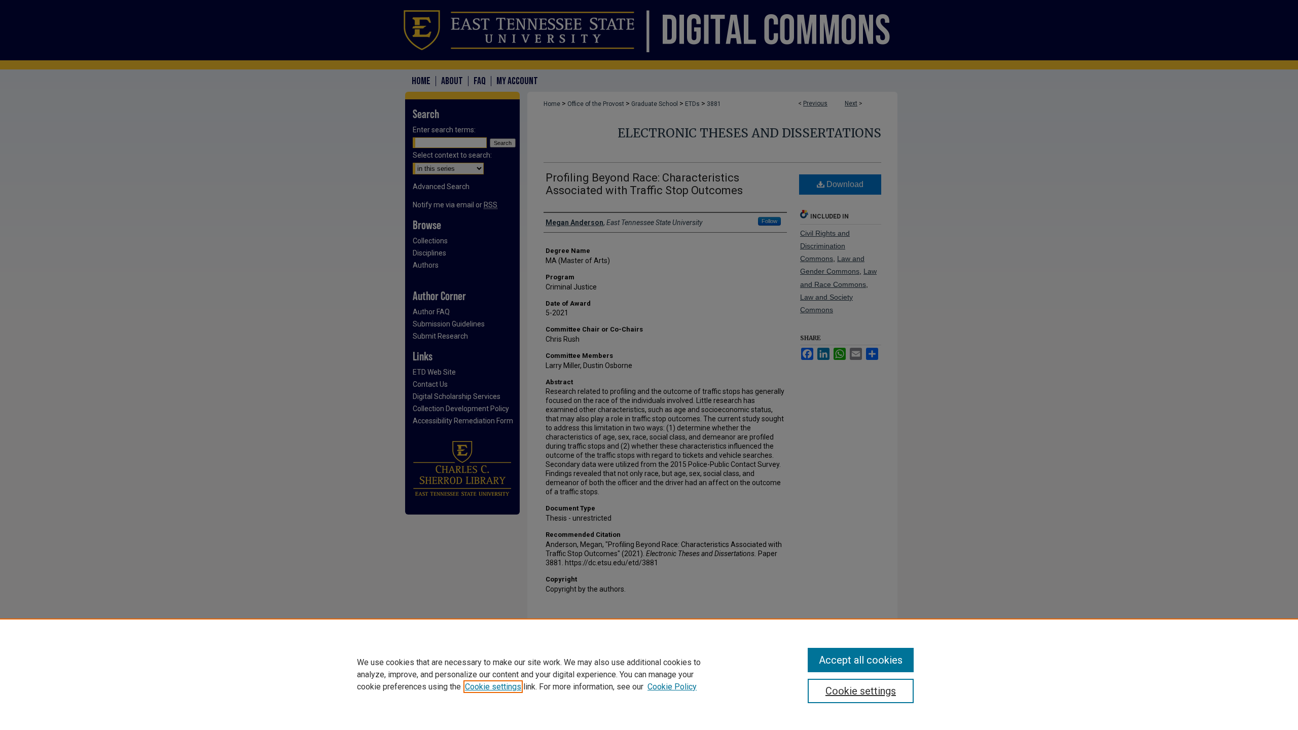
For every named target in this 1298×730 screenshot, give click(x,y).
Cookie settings (493, 686)
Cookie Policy (672, 686)
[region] (649, 674)
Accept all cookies (861, 660)
